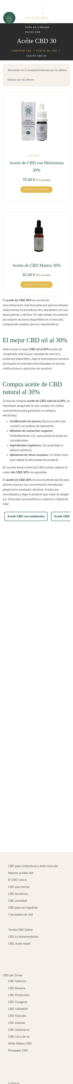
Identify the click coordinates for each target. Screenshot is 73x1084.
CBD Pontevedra (19, 995)
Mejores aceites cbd (20, 872)
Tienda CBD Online (20, 929)
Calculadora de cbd (20, 914)
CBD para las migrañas (23, 907)
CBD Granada (17, 1015)
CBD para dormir (18, 886)
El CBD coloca (17, 879)
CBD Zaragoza (17, 1001)
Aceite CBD (62, 516)
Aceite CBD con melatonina (25, 516)
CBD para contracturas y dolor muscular (33, 866)
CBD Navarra (16, 988)
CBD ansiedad (17, 900)
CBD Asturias (16, 1022)
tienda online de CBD (30, 467)
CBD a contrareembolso (23, 936)
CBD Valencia (17, 981)
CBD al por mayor (19, 943)
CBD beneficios (18, 893)
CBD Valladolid (18, 1008)
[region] (36, 1054)
